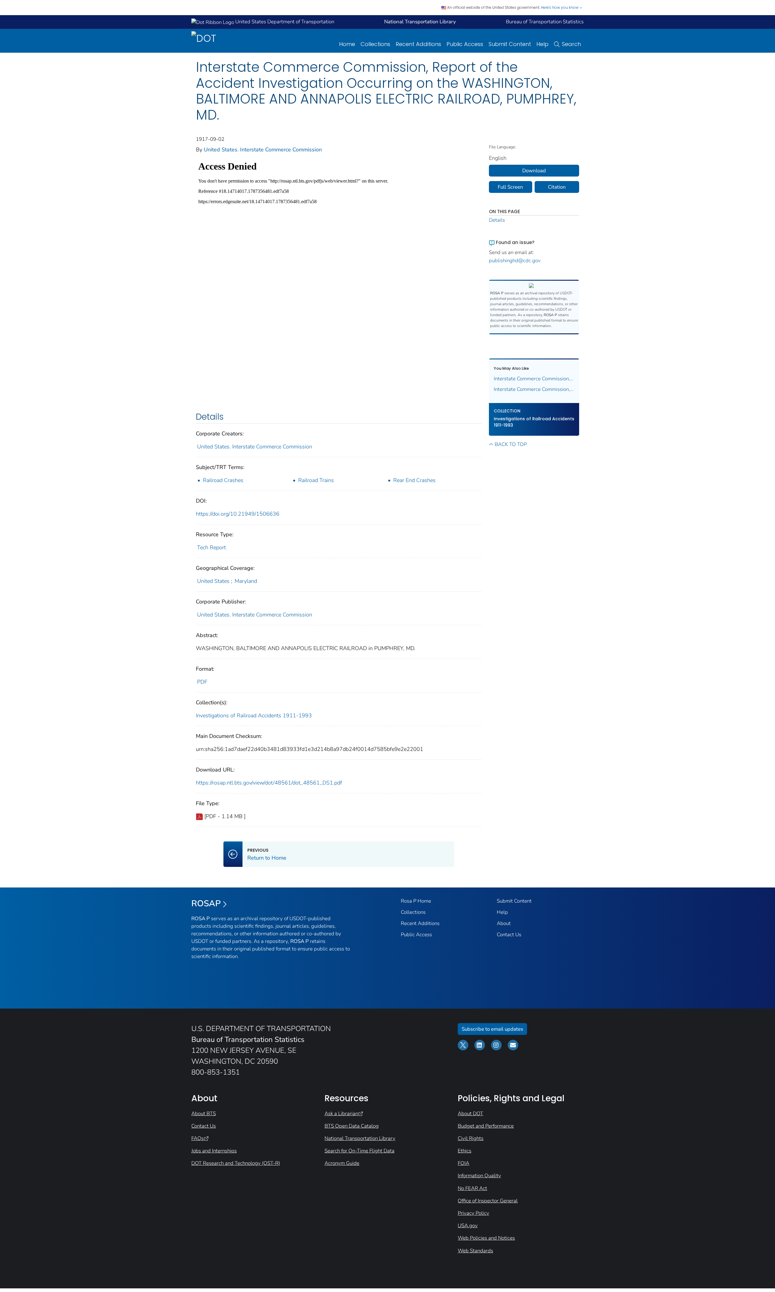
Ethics (464, 1150)
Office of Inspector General (488, 1200)
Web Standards (475, 1250)
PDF (202, 682)
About (504, 923)
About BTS (203, 1113)
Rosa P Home (416, 900)
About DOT (470, 1113)
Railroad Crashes (223, 480)
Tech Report (211, 547)
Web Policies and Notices (486, 1237)
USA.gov (468, 1225)
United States (213, 581)
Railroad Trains (316, 480)
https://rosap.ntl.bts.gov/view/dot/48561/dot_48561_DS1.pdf (269, 782)
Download (534, 170)
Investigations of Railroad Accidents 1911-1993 (254, 715)
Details (497, 219)
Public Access (465, 44)
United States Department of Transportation (284, 21)
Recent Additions (418, 44)
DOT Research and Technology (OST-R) (235, 1163)
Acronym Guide (342, 1163)
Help (542, 44)
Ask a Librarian (341, 1113)
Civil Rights (470, 1138)
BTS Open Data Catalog (352, 1125)
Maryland (246, 581)
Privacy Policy (473, 1213)
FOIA (463, 1163)
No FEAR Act (472, 1188)
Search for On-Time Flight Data (359, 1150)
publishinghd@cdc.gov (515, 260)
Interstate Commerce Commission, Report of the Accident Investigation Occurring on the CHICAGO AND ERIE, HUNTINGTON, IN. (534, 378)
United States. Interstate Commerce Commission (263, 149)
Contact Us (509, 934)
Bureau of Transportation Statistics (545, 21)
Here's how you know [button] (560, 7)
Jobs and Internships (214, 1150)
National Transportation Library (360, 1138)
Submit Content (510, 44)
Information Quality (479, 1175)
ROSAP (206, 903)
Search (571, 44)
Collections (375, 44)
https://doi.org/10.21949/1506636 (237, 513)
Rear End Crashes (414, 480)
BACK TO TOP (511, 444)
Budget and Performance (486, 1125)
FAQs (197, 1138)
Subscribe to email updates (492, 1029)
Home (347, 44)
